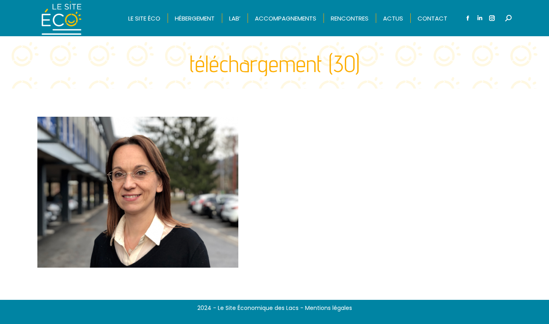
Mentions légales (328, 308)
